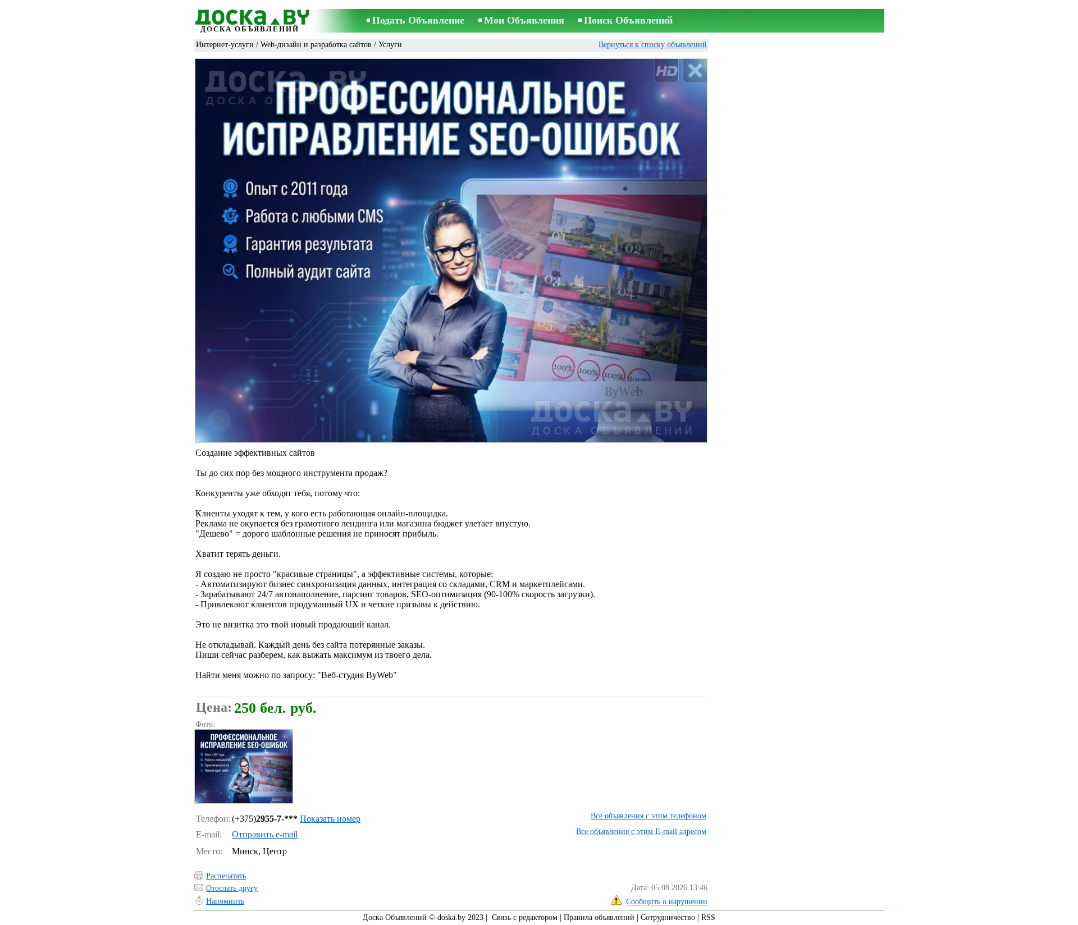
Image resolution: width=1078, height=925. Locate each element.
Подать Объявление (418, 20)
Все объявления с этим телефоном (648, 816)
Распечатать (226, 876)
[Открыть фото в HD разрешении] (451, 250)
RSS (708, 917)
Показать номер (330, 818)
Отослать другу (232, 888)
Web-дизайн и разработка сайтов (316, 44)
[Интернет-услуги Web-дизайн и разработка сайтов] (243, 766)
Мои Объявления (524, 20)
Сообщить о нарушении (666, 901)
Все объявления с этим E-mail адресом (641, 831)
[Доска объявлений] (250, 15)
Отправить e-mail (265, 834)
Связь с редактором (525, 917)
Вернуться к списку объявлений (653, 44)
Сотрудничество (668, 917)
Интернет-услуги (225, 44)
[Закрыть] (695, 71)
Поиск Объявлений (628, 20)
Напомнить (225, 901)
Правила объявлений (599, 917)
